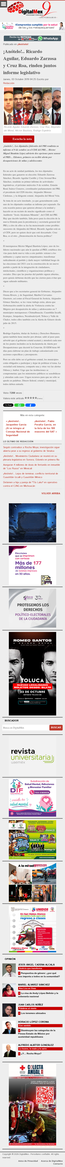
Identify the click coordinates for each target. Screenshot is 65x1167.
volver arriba (50, 493)
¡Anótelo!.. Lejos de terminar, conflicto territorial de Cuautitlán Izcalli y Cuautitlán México (30, 475)
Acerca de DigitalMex (52, 1161)
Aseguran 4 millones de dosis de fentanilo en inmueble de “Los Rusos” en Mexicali (31, 466)
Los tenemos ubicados (33, 1013)
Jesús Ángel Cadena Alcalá (36, 964)
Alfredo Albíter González (36, 1045)
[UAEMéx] (32, 755)
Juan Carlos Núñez (30, 1004)
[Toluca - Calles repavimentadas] (32, 882)
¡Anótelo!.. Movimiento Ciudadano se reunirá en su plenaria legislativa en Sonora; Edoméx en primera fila (31, 458)
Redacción (8, 83)
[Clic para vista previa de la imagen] (32, 106)
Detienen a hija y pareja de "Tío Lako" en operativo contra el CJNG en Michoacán (30, 484)
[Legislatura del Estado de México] (32, 522)
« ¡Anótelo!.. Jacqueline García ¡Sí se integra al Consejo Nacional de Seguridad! (18, 428)
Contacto (58, 1163)
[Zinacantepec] (32, 839)
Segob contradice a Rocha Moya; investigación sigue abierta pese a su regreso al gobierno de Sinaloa (31, 449)
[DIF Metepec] (32, 797)
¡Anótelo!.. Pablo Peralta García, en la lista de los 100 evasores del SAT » (46, 427)
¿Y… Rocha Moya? (30, 1053)
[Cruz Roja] (32, 1105)
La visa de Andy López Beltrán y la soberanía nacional (38, 995)
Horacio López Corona (33, 1022)
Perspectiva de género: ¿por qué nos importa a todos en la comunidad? (39, 975)
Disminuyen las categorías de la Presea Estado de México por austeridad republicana (36, 1033)
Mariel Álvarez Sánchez (34, 984)
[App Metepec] (32, 25)
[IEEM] (32, 565)
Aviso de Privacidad (28, 1161)
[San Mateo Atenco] (32, 928)
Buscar (56, 727)
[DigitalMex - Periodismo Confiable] (32, 10)
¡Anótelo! (23, 44)
